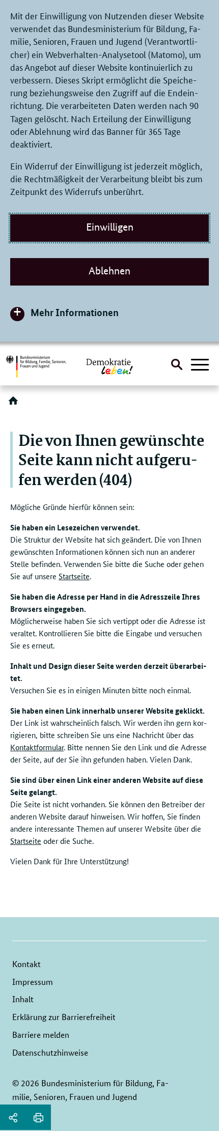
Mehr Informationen (75, 312)
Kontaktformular (37, 747)
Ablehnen (109, 271)
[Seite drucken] (38, 1117)
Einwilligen (109, 227)
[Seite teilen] (12, 1117)
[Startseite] (15, 404)
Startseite (74, 576)
